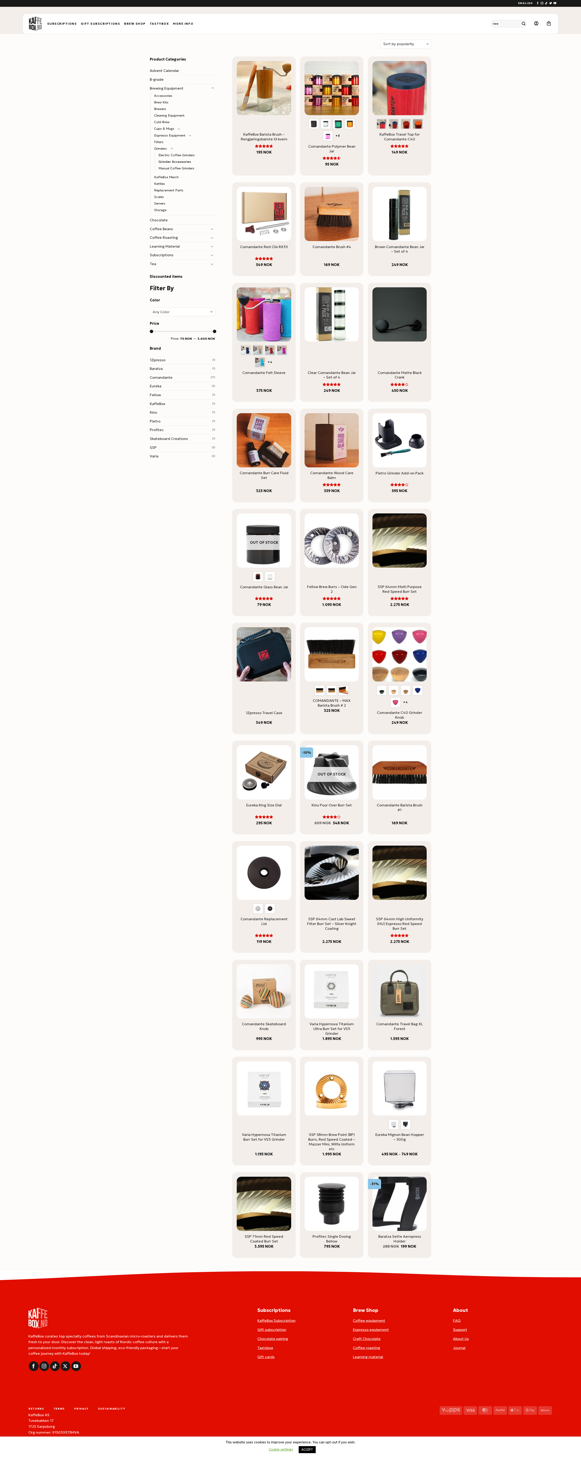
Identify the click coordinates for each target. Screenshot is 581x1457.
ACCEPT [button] (307, 1450)
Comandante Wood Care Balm (331, 475)
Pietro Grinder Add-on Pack (399, 473)
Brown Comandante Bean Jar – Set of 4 (399, 249)
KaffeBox (157, 403)
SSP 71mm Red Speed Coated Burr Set (264, 1238)
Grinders (160, 148)
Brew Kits (161, 102)
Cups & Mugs (164, 129)
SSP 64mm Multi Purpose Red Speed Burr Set (400, 589)
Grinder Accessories (174, 162)
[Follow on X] (65, 1366)
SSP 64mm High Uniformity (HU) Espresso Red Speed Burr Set (399, 924)
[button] (536, 24)
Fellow (155, 395)
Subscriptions (62, 24)
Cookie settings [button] (281, 1449)
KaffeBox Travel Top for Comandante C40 (399, 136)
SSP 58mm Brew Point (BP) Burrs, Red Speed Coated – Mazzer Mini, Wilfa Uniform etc (331, 1141)
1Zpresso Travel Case (264, 712)
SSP (153, 447)
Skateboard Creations (169, 438)
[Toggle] (212, 88)
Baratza (156, 368)
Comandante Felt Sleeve (264, 372)
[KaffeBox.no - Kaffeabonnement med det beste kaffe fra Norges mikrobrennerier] (35, 24)
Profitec (157, 429)
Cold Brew (162, 122)
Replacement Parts (168, 190)
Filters (158, 142)
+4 (270, 362)
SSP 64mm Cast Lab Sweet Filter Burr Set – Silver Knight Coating (331, 924)
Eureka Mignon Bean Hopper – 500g (399, 1137)
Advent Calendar (164, 70)
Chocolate (159, 220)
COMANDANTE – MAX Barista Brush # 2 (332, 703)
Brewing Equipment (166, 88)
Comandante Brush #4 (332, 246)
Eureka (155, 386)
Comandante (161, 377)
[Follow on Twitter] (550, 3)
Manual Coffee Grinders (176, 168)
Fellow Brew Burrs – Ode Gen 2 (332, 589)
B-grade (157, 79)
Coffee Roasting (164, 237)
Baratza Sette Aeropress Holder (399, 1238)
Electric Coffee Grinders (176, 155)
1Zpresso (157, 360)
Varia (154, 456)
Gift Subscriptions (100, 24)
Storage (160, 210)
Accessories (163, 96)
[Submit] (524, 24)
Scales (159, 197)
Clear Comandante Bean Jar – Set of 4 (332, 375)
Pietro (155, 421)
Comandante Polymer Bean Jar (331, 148)
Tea (153, 263)
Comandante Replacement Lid (264, 921)
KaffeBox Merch (166, 177)
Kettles (159, 184)
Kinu (153, 412)
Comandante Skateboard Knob (264, 1026)
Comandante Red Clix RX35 (264, 246)
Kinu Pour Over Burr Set (332, 805)
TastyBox (159, 24)
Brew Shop (135, 24)
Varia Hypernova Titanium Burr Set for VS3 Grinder (264, 1137)
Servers (159, 203)
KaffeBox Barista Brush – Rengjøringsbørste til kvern (264, 136)
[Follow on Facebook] (537, 3)
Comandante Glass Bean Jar (264, 587)
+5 (337, 136)
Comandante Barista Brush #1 (399, 807)
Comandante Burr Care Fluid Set (264, 475)
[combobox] (182, 312)
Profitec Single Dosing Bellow (332, 1238)
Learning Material (165, 246)
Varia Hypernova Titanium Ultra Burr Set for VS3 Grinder (332, 1029)
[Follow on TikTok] (546, 3)
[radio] (314, 124)
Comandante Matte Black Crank (400, 375)
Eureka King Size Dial (264, 805)
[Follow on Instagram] (542, 3)
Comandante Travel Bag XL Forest (399, 1026)
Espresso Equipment (169, 135)
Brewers (160, 109)
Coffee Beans (161, 229)
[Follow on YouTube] (555, 3)
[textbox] (181, 312)
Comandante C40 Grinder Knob (399, 715)
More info (183, 24)
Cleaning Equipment (169, 115)
